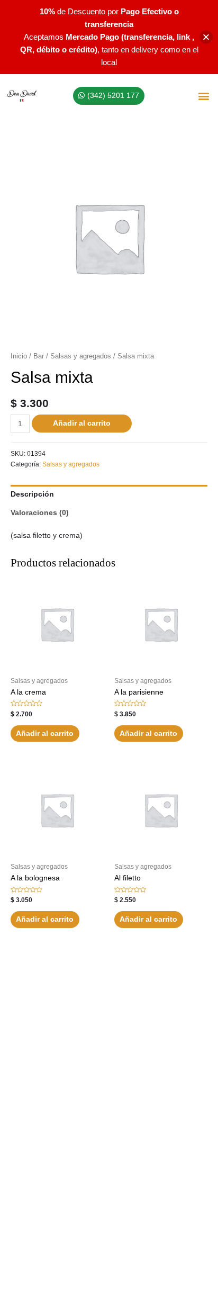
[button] (204, 96)
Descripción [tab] (32, 494)
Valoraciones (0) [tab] (40, 513)
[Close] (206, 37)
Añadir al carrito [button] (45, 733)
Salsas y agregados (80, 356)
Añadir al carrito (82, 423)
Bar (38, 356)
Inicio (19, 356)
